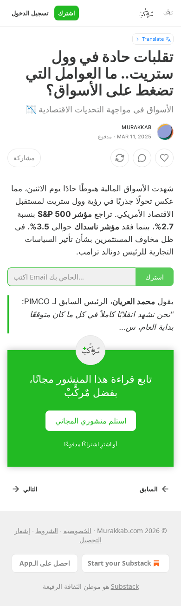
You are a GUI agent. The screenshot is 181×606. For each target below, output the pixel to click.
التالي (30, 489)
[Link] (145, 174)
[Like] (164, 158)
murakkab (136, 127)
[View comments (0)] (142, 158)
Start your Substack (119, 563)
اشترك (66, 13)
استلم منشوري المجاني (90, 421)
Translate (153, 38)
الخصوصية (77, 530)
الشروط (47, 530)
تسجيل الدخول (30, 13)
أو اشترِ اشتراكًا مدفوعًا (90, 444)
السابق (149, 489)
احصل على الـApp (44, 563)
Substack (125, 586)
